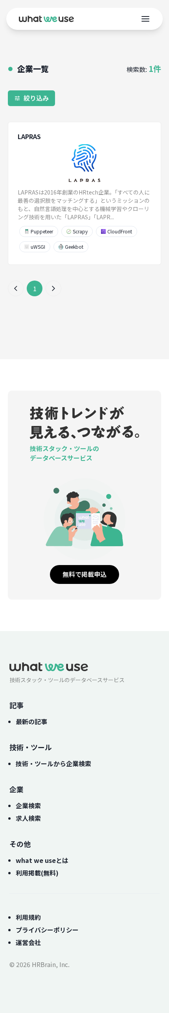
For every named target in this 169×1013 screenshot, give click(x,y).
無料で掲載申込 (84, 574)
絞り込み (36, 98)
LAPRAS (29, 136)
